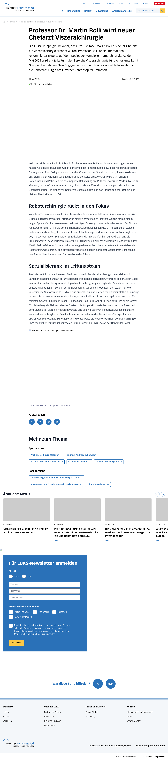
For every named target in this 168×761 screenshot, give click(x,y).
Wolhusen (7, 721)
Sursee (6, 716)
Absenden (16, 643)
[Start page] (62, 10)
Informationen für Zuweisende (140, 712)
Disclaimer (147, 757)
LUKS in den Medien (23, 617)
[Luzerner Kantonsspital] (18, 743)
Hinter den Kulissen (52, 721)
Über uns (110, 4)
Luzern (6, 712)
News (121, 4)
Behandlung (73, 11)
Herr (29, 576)
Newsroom (13, 22)
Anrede (12, 571)
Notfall (161, 4)
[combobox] (148, 10)
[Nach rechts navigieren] (163, 494)
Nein (110, 683)
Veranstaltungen (134, 721)
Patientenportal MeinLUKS (92, 4)
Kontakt (146, 4)
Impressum (160, 757)
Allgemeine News (22, 612)
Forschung (62, 612)
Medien (130, 716)
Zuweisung (102, 11)
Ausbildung (90, 716)
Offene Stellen (133, 4)
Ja (98, 683)
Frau (17, 576)
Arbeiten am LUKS (122, 11)
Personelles (44, 612)
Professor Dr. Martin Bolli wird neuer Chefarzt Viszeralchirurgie (42, 22)
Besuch (88, 11)
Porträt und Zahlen (52, 712)
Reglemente (49, 725)
